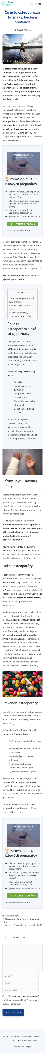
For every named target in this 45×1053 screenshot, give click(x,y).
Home (5, 1036)
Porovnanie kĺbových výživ (28, 1040)
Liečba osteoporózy (18, 312)
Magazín (12, 1040)
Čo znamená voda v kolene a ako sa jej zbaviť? (23, 925)
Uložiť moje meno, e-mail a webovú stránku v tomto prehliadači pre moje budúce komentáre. (20, 1000)
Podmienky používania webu (21, 1036)
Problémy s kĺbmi (12, 916)
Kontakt (37, 1036)
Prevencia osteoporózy (20, 316)
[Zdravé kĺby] (7, 3)
